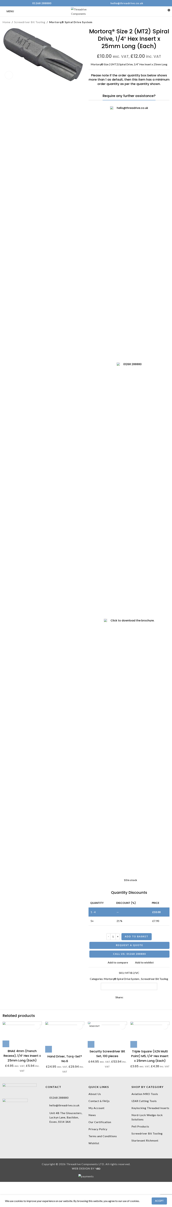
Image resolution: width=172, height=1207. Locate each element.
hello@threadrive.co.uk (127, 3)
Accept (159, 1200)
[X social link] (129, 997)
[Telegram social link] (141, 997)
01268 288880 (41, 3)
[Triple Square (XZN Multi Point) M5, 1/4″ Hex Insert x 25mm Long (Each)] (150, 1035)
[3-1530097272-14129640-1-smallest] (15, 1104)
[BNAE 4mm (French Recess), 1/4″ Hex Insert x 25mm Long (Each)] (22, 1034)
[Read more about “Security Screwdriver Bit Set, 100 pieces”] (91, 1044)
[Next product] (167, 22)
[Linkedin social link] (137, 997)
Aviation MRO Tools (145, 1093)
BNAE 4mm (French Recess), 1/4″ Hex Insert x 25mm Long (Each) (22, 1055)
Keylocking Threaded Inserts (150, 1108)
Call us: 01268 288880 (129, 953)
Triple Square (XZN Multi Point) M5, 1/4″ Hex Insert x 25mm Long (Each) (149, 1056)
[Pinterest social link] (133, 997)
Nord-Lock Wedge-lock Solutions (147, 1117)
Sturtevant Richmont (145, 1140)
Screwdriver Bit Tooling (29, 22)
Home (6, 22)
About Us (95, 1093)
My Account (96, 1108)
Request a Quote (129, 945)
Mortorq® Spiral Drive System (70, 22)
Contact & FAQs (99, 1100)
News (92, 1115)
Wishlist (94, 1143)
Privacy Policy (98, 1129)
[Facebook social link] (125, 997)
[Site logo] (86, 11)
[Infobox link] (129, 744)
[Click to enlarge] (9, 75)
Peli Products (140, 1126)
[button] (6, 1044)
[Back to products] (163, 22)
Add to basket (136, 936)
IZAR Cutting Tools (144, 1100)
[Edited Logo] (20, 1088)
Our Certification (100, 1122)
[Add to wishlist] (37, 1026)
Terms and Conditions (103, 1136)
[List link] (64, 1097)
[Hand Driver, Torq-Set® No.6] (64, 1037)
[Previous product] (159, 22)
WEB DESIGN (81, 1168)
